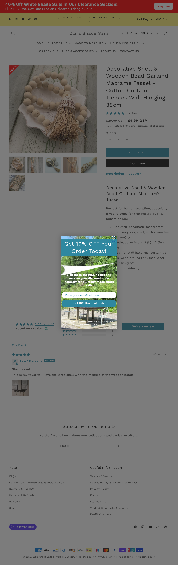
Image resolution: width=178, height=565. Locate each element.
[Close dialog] (113, 239)
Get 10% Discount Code (89, 303)
